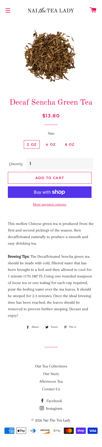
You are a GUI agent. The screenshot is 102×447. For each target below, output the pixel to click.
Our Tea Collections (51, 366)
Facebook (54, 400)
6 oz (70, 144)
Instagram (54, 408)
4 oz (51, 144)
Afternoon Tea (51, 381)
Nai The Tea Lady (57, 420)
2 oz (32, 144)
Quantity (16, 163)
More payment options (49, 204)
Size (51, 133)
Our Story (51, 373)
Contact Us (51, 389)
